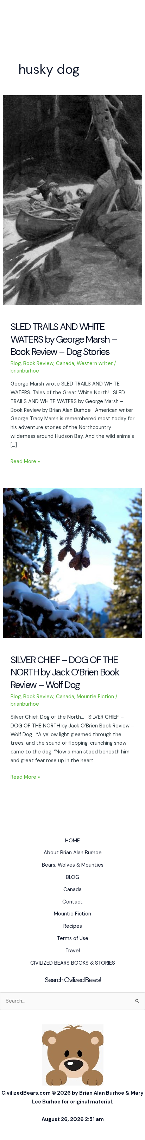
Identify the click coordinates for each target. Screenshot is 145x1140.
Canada (65, 363)
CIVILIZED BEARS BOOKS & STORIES (72, 963)
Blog (16, 363)
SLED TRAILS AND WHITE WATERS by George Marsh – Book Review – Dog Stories (64, 339)
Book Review (38, 363)
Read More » (25, 462)
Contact (72, 902)
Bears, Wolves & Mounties (72, 865)
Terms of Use (72, 938)
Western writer (95, 363)
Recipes (72, 926)
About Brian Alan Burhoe (73, 852)
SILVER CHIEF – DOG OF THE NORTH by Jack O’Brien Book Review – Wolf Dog (65, 672)
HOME (72, 840)
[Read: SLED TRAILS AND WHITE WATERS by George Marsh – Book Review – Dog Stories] (72, 199)
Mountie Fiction (95, 696)
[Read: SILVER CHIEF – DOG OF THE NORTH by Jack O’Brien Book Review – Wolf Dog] (72, 562)
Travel (72, 950)
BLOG (72, 877)
